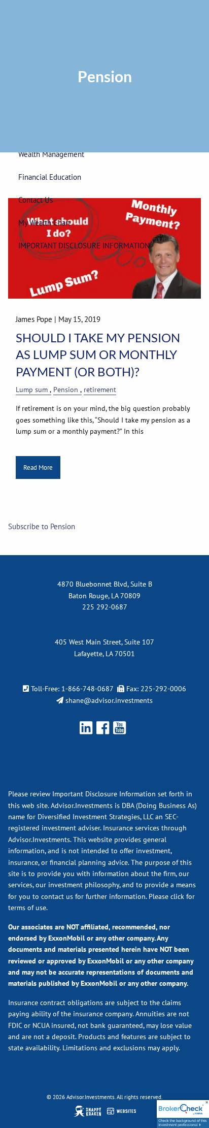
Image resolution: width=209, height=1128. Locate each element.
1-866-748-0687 (87, 688)
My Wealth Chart (44, 223)
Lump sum (32, 389)
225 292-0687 (104, 606)
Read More (38, 467)
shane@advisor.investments (109, 700)
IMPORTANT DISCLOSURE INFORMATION (84, 245)
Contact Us (35, 200)
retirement (100, 389)
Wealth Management (51, 154)
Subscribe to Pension (41, 526)
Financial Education (49, 177)
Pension (65, 389)
